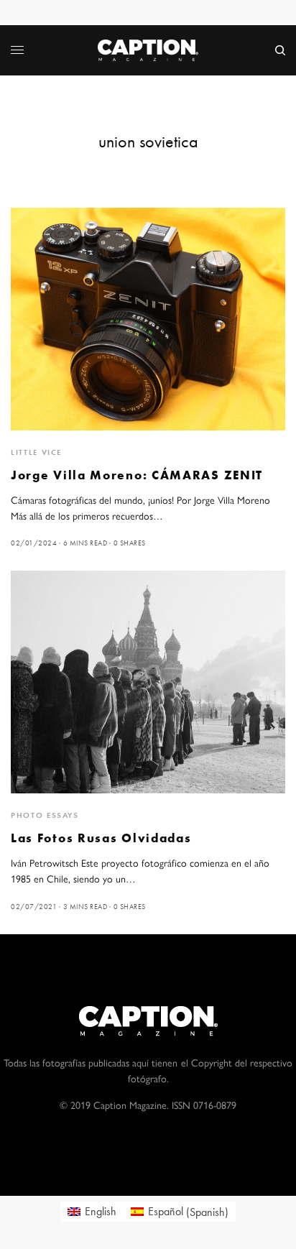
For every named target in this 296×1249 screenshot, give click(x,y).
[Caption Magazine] (148, 50)
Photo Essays (45, 815)
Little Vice (36, 452)
